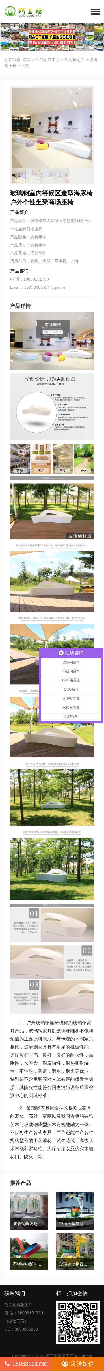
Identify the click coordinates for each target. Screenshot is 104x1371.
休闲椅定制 (74, 59)
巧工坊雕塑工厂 (59, 1356)
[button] (95, 11)
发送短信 (82, 1364)
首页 (27, 59)
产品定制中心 (48, 59)
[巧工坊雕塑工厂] (21, 11)
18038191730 (29, 1364)
